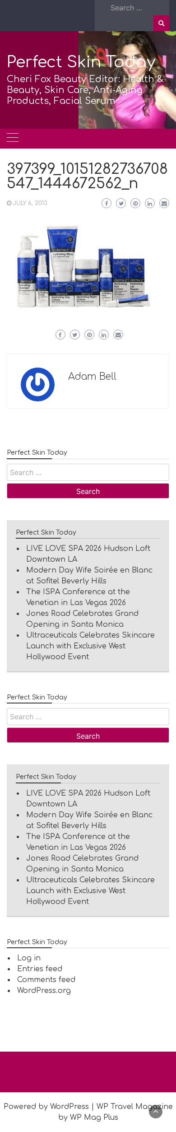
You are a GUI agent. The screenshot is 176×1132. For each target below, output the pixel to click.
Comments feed (46, 980)
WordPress (69, 1107)
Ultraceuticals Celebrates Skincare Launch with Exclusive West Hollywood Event (90, 646)
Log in (29, 958)
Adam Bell (92, 376)
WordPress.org (44, 991)
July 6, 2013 (30, 203)
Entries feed (39, 969)
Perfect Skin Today (81, 62)
